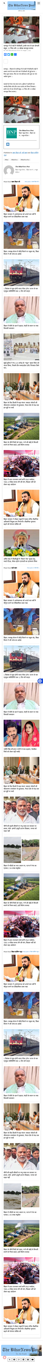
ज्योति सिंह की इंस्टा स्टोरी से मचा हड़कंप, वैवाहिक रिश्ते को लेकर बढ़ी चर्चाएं (20, 750)
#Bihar (6, 159)
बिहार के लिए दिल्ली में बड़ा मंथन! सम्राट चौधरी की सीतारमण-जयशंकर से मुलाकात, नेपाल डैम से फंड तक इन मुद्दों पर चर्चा (21, 405)
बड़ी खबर (24, 153)
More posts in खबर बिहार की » (32, 181)
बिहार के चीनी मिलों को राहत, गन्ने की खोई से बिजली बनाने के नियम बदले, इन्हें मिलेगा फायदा (21, 443)
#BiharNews (14, 159)
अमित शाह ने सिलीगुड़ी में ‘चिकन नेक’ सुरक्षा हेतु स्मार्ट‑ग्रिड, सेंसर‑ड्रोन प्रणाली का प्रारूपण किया (20, 560)
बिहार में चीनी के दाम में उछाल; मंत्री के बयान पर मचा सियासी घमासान (21, 327)
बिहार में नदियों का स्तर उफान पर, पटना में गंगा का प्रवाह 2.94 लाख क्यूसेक (20, 867)
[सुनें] (40, 681)
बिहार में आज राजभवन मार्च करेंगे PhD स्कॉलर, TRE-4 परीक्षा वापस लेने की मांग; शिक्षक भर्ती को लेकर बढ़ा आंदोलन (20, 482)
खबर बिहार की (16, 153)
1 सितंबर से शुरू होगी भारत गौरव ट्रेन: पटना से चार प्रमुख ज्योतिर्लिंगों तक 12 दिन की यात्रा (21, 290)
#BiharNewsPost (25, 159)
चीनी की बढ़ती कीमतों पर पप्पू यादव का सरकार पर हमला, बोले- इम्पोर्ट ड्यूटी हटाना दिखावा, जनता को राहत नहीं (20, 828)
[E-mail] (7, 145)
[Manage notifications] (4, 1357)
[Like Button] (5, 61)
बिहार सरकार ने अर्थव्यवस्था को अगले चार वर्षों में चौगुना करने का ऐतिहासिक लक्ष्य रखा (20, 215)
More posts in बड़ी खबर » (33, 568)
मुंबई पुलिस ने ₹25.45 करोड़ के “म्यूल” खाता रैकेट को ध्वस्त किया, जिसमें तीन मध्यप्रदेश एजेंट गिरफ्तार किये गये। (21, 365)
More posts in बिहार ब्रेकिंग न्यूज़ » (31, 951)
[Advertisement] (21, 103)
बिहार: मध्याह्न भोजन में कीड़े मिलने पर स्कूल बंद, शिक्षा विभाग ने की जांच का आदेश (21, 252)
